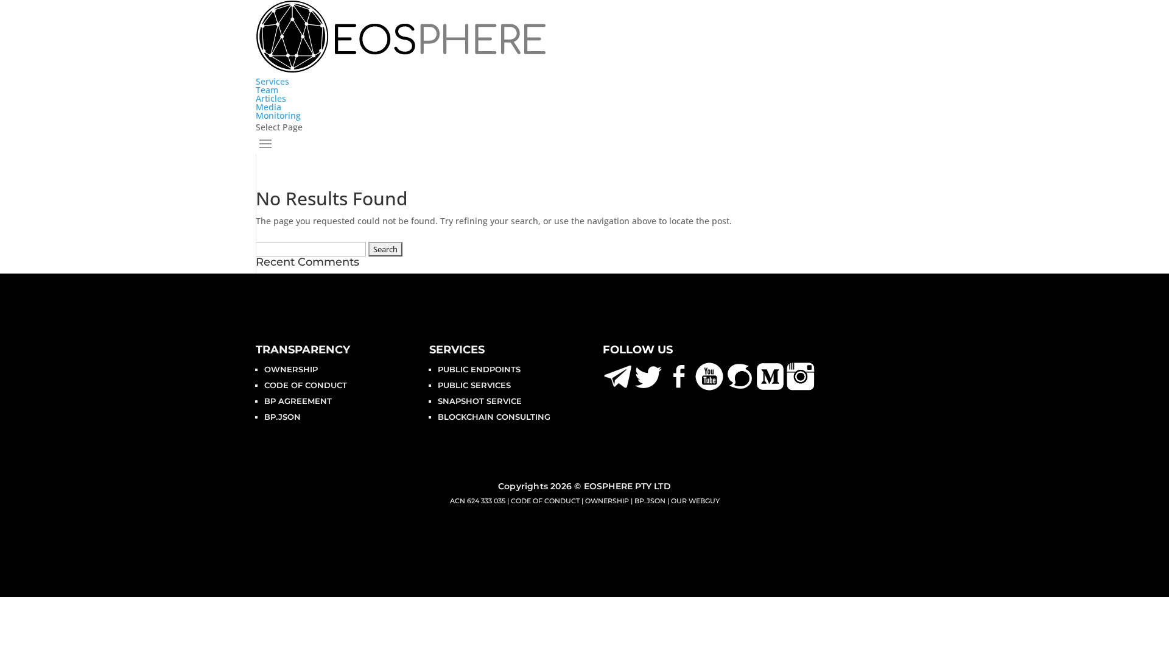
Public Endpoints (479, 369)
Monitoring (278, 115)
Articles (271, 98)
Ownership (291, 369)
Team (267, 90)
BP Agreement (298, 401)
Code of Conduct (305, 385)
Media (268, 107)
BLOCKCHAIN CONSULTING (494, 417)
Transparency (303, 349)
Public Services (474, 385)
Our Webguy (695, 501)
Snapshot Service (480, 401)
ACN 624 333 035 (477, 501)
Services (272, 81)
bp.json (282, 417)
